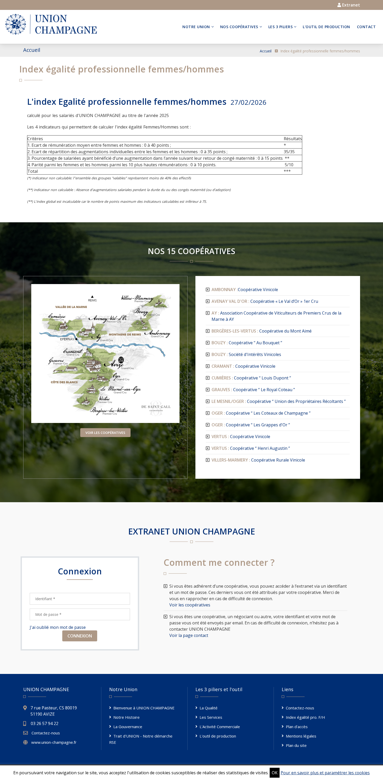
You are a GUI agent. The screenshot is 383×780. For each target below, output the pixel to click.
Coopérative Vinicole (245, 289)
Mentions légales (301, 736)
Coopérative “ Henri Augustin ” (251, 448)
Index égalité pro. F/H (305, 717)
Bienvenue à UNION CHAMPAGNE (144, 707)
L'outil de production (218, 736)
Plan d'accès (297, 726)
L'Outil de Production (326, 26)
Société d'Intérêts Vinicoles (246, 354)
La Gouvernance (127, 726)
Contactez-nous (46, 732)
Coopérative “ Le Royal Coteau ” (253, 389)
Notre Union (196, 26)
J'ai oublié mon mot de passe (58, 627)
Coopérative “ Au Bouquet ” (247, 343)
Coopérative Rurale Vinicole (258, 460)
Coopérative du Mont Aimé (262, 331)
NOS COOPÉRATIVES (239, 26)
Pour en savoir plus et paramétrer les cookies (325, 773)
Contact (366, 26)
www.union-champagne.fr (54, 742)
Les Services (211, 717)
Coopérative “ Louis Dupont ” (251, 378)
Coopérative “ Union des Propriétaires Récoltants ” (279, 401)
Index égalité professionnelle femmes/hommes (320, 50)
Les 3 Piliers (280, 26)
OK (274, 773)
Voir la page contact (188, 635)
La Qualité (209, 707)
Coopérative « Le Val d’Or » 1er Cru (265, 301)
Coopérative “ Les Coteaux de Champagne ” (261, 413)
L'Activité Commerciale (220, 726)
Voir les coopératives (189, 605)
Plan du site (296, 745)
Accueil (265, 50)
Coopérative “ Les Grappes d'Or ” (251, 425)
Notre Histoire (126, 717)
